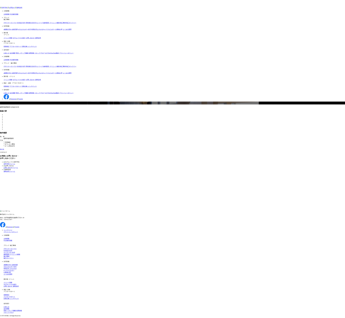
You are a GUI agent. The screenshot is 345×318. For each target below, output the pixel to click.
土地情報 (6, 14)
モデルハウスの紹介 (19, 38)
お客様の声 (58, 29)
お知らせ (6, 53)
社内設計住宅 (21, 23)
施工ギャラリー (71, 23)
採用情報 (31, 53)
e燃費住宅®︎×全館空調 (11, 29)
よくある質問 (67, 29)
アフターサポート (15, 46)
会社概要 (12, 53)
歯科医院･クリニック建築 (51, 23)
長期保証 (6, 46)
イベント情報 (8, 38)
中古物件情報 (14, 14)
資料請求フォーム (9, 171)
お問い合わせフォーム (11, 167)
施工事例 (63, 23)
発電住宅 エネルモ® (10, 268)
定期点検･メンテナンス (29, 46)
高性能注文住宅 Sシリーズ (34, 23)
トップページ (8, 230)
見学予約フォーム (9, 164)
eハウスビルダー (49, 29)
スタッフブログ (39, 53)
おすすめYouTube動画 (52, 53)
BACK (2, 149)
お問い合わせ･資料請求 (33, 38)
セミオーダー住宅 (9, 252)
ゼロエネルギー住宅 (24, 29)
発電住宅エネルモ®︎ (37, 29)
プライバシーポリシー (66, 53)
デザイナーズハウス (10, 23)
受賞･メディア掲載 (22, 53)
